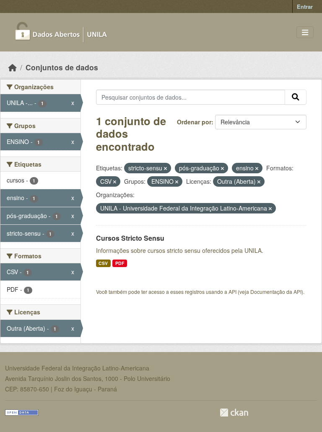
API (232, 291)
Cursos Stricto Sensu (130, 238)
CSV (103, 263)
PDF (119, 263)
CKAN (234, 412)
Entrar (305, 6)
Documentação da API (275, 291)
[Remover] (165, 168)
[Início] (12, 67)
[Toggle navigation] (305, 32)
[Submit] (295, 97)
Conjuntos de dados (62, 67)
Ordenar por (194, 122)
